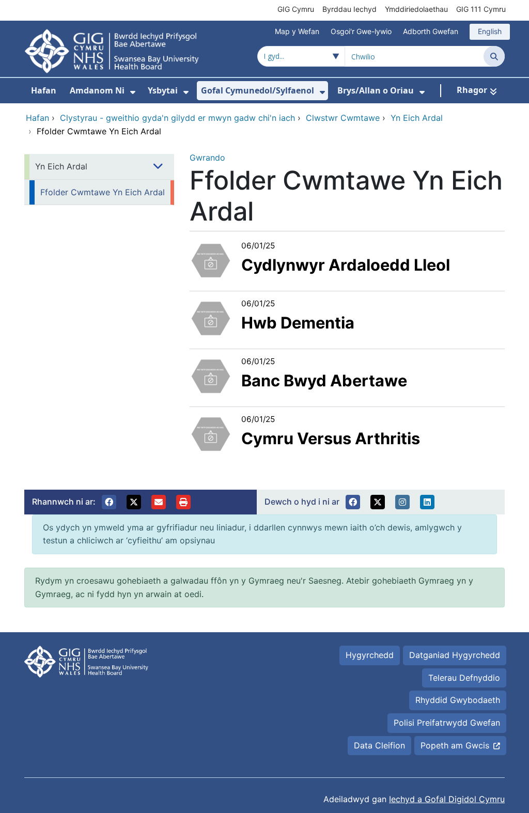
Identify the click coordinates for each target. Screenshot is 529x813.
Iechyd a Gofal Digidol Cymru (447, 799)
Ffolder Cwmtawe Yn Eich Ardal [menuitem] (102, 192)
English (490, 31)
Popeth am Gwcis (455, 745)
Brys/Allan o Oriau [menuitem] (375, 90)
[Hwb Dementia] (210, 317)
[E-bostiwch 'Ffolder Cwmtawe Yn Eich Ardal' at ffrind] (158, 502)
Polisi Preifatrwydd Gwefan (447, 722)
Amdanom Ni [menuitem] (97, 90)
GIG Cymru (295, 9)
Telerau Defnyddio (464, 678)
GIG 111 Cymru (481, 9)
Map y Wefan (297, 31)
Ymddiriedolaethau (416, 9)
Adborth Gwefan (430, 31)
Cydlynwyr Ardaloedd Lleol (345, 264)
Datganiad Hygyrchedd (454, 655)
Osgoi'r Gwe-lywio (361, 31)
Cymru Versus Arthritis (330, 438)
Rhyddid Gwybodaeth (457, 700)
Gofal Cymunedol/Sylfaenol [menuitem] (257, 90)
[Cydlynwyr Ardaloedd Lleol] (210, 259)
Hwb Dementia (297, 322)
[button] (109, 502)
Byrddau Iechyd (349, 9)
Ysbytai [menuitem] (163, 90)
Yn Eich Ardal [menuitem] (61, 166)
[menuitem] (132, 92)
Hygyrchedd (370, 655)
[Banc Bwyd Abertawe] (210, 375)
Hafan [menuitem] (43, 90)
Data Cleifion (379, 745)
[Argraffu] (183, 502)
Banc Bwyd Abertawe (324, 380)
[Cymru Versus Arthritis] (210, 433)
